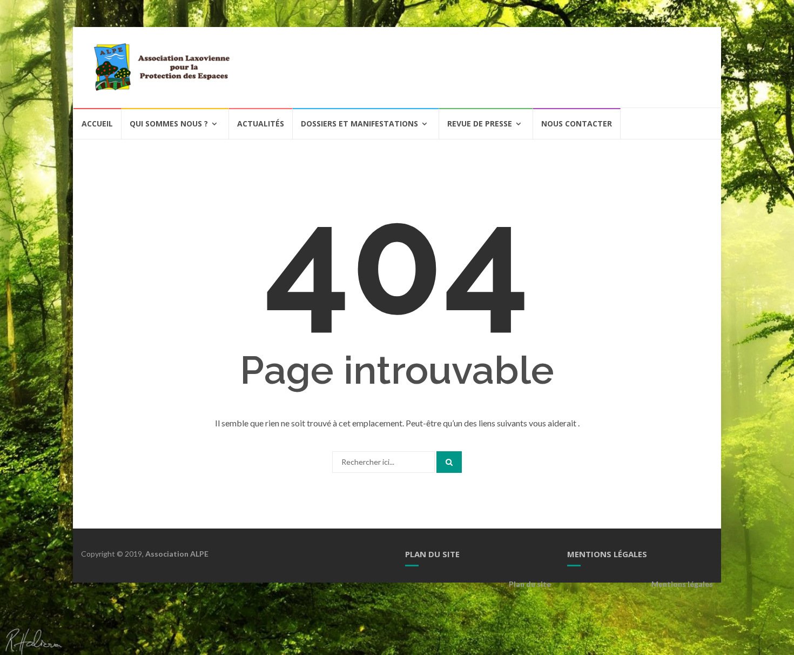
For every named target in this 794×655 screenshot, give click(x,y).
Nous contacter (576, 123)
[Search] (449, 462)
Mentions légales (682, 584)
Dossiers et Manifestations (359, 123)
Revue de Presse (479, 123)
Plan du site (530, 584)
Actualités (260, 123)
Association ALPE (176, 553)
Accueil (97, 123)
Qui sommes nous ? (169, 123)
